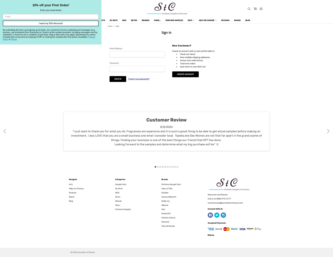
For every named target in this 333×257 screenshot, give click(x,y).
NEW (124, 20)
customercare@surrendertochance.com (225, 203)
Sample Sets (120, 184)
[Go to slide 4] (163, 167)
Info (190, 20)
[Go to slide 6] (167, 167)
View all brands (168, 226)
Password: (114, 63)
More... (157, 20)
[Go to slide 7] (170, 167)
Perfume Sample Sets (171, 184)
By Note (114, 20)
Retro (134, 20)
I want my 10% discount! (51, 23)
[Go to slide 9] (175, 167)
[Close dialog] (99, 2)
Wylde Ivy (165, 201)
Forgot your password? (138, 79)
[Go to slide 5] (165, 167)
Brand (237, 20)
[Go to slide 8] (172, 167)
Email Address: (116, 48)
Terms (14, 39)
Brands (145, 20)
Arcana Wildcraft (168, 197)
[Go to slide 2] (328, 131)
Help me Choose (207, 20)
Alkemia (164, 205)
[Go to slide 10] (4, 131)
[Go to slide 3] (160, 167)
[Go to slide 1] (155, 167)
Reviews (225, 20)
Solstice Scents (168, 218)
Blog (247, 20)
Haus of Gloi (166, 188)
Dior (163, 209)
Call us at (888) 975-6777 (219, 199)
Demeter (165, 222)
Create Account (185, 74)
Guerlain (164, 193)
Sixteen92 (166, 213)
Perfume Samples (174, 20)
